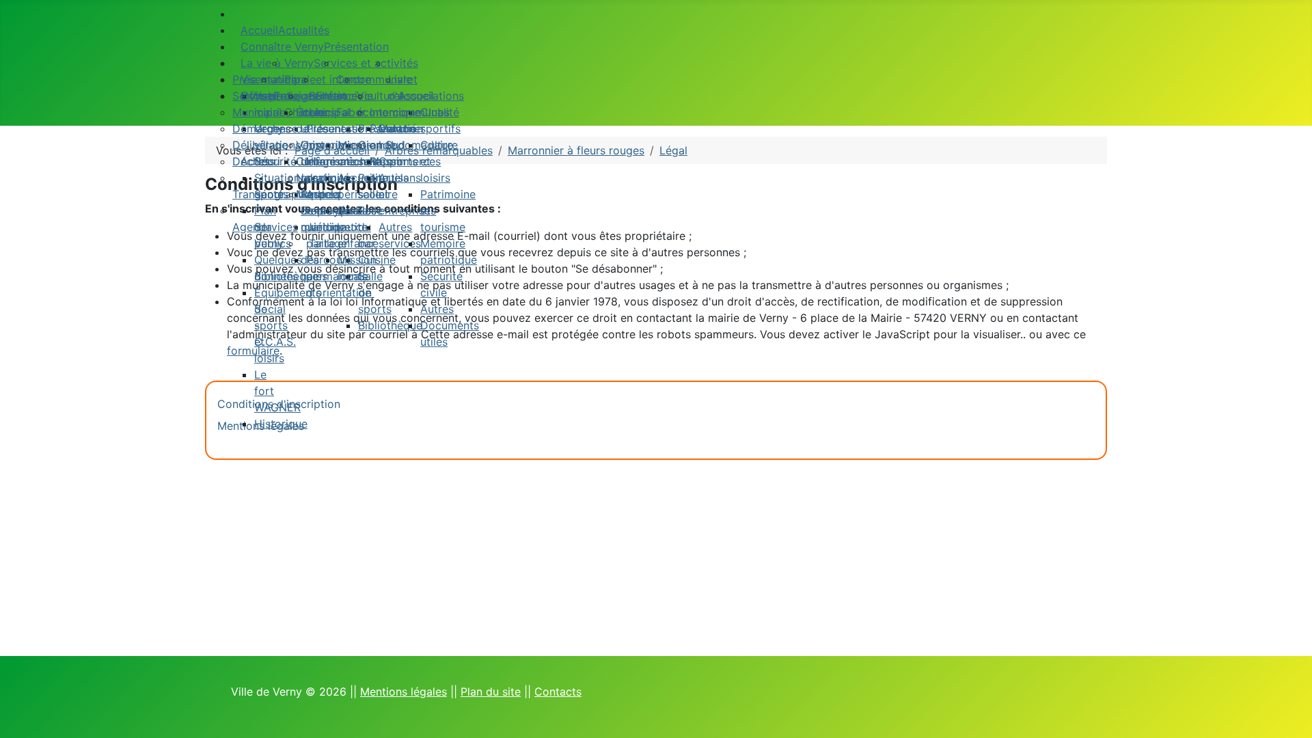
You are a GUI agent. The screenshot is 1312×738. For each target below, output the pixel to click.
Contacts (558, 691)
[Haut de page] (1295, 721)
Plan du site (491, 691)
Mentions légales (403, 691)
